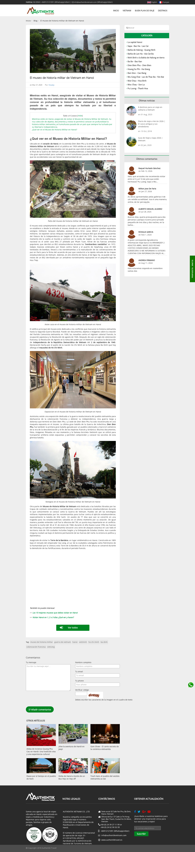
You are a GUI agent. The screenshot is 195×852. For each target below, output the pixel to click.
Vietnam (127, 10)
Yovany (51, 85)
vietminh (83, 642)
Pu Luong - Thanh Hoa (138, 88)
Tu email (79, 671)
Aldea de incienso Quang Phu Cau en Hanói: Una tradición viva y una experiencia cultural (41, 751)
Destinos (162, 10)
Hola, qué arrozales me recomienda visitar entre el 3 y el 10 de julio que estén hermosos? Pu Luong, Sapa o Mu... (146, 179)
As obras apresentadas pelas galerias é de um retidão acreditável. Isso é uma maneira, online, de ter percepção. (147, 199)
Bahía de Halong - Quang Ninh (141, 49)
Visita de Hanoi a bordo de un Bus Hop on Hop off (72, 777)
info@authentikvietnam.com (85, 2)
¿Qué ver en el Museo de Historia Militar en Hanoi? (54, 129)
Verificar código (82, 690)
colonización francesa (36, 647)
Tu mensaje (31, 662)
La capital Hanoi (135, 42)
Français (165, 2)
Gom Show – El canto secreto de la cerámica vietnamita (104, 747)
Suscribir (141, 833)
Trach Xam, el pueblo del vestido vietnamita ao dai (104, 777)
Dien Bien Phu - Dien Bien (139, 65)
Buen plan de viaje (144, 10)
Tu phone (79, 680)
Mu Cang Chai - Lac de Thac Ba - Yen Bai (146, 76)
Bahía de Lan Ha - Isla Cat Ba (141, 53)
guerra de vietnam (62, 642)
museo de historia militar (41, 642)
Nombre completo (83, 662)
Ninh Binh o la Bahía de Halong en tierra (146, 57)
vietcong (51, 647)
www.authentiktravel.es (111, 840)
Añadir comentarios (41, 709)
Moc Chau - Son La (136, 84)
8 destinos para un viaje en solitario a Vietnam (150, 108)
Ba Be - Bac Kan (135, 61)
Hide (80, 115)
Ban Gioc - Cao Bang (137, 73)
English (154, 2)
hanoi (74, 642)
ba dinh (104, 642)
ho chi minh (93, 642)
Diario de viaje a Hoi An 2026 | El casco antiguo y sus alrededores (151, 124)
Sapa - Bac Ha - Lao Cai (138, 46)
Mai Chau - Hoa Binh (137, 80)
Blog (35, 20)
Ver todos (73, 627)
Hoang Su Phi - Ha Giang (139, 69)
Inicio (116, 10)
